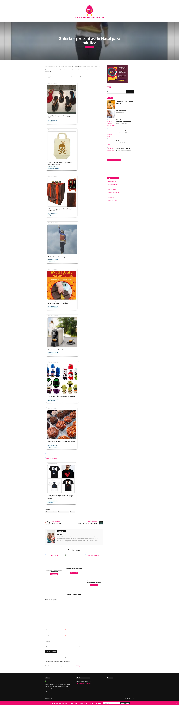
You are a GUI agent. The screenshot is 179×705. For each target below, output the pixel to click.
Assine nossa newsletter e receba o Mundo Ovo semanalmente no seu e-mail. (76, 703)
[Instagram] (129, 698)
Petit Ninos (111, 197)
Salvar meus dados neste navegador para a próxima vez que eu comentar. (63, 646)
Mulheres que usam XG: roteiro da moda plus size (74, 569)
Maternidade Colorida (113, 192)
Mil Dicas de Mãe (112, 195)
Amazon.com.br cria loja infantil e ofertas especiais (54, 570)
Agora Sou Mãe (112, 181)
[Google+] (127, 698)
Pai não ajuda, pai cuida (122, 110)
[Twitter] (133, 698)
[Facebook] (125, 698)
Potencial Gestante (112, 200)
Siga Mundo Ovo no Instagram (83, 683)
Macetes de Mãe (112, 189)
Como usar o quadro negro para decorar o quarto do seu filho (94, 581)
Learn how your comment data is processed (74, 665)
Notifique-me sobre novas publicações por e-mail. (58, 661)
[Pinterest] (131, 698)
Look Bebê (110, 187)
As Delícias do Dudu (113, 184)
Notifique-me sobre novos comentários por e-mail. (58, 657)
